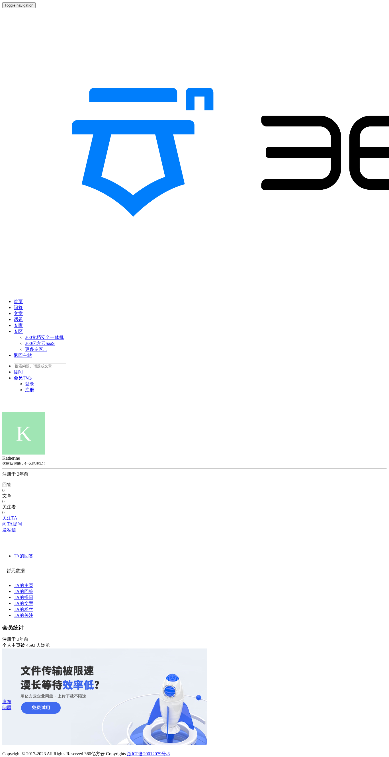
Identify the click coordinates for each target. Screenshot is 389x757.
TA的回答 (23, 555)
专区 (18, 331)
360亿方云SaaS (40, 343)
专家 (18, 325)
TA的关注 (23, 615)
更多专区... (36, 349)
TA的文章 (23, 603)
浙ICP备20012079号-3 (148, 753)
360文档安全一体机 (44, 337)
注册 (29, 389)
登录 (29, 383)
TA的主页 (23, 585)
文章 (18, 313)
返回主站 (23, 355)
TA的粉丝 (23, 609)
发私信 (9, 529)
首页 (18, 301)
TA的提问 (23, 597)
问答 (18, 307)
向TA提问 (12, 523)
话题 (18, 319)
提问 (18, 371)
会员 (23, 377)
